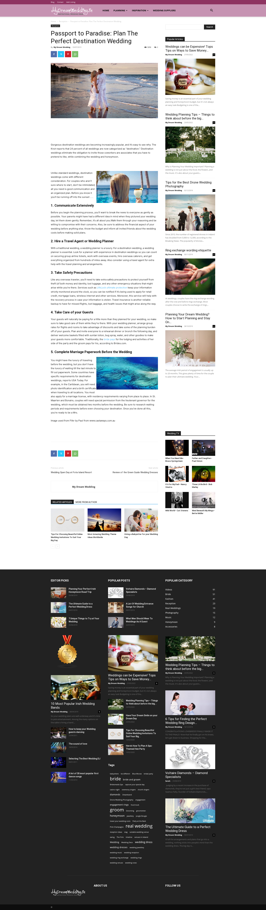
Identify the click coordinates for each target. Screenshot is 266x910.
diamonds (115, 794)
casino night (115, 790)
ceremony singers (129, 790)
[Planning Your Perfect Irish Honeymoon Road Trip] (58, 592)
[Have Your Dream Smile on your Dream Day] (115, 719)
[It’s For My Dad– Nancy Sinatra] (177, 474)
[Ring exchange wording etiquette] (190, 276)
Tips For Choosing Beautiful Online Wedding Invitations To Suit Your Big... (141, 733)
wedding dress (143, 842)
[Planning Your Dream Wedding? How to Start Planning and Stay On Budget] (190, 348)
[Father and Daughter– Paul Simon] (203, 448)
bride (115, 778)
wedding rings (136, 858)
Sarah (167, 781)
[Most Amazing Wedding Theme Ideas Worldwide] (104, 520)
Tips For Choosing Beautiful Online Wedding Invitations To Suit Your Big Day (67, 537)
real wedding (139, 826)
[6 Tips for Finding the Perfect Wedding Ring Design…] (190, 702)
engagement (140, 800)
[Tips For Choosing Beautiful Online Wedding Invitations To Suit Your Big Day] (67, 520)
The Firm (120, 837)
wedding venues (116, 863)
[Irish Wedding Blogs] (67, 667)
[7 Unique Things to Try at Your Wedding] (58, 622)
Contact (60, 2)
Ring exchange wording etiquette (188, 250)
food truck (135, 805)
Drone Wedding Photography (121, 800)
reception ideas (116, 832)
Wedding (114, 842)
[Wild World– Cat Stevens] (177, 500)
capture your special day (135, 784)
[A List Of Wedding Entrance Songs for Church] (115, 607)
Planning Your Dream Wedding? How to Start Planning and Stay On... (187, 318)
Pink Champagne (116, 827)
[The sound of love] (58, 747)
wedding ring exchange (119, 858)
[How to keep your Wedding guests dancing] (58, 732)
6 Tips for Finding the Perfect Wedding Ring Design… (186, 721)
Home (106, 10)
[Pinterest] (68, 54)
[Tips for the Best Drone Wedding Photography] (190, 212)
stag (125, 832)
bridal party (148, 774)
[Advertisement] (104, 126)
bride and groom (131, 779)
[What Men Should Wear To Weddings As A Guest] (115, 622)
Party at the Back (139, 821)
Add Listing (70, 2)
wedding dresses (118, 847)
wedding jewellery (137, 847)
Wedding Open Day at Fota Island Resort (71, 472)
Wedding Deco (127, 842)
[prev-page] (53, 546)
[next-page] (58, 546)
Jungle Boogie (141, 816)
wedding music (116, 853)
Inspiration (139, 10)
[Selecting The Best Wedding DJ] (58, 762)
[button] (211, 10)
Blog (52, 2)
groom (117, 809)
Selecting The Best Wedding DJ (84, 758)
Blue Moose (137, 774)
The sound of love (78, 744)
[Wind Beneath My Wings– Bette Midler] (203, 500)
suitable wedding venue (139, 832)
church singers (143, 790)
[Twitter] (61, 54)
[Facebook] (54, 54)
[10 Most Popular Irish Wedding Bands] (76, 687)
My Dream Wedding (62, 47)
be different (125, 774)
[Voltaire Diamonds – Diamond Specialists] (115, 592)
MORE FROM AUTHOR (86, 502)
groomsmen (141, 811)
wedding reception (131, 853)
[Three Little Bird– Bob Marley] (203, 474)
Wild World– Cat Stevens (176, 510)
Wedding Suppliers (164, 10)
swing (112, 837)
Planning (119, 10)
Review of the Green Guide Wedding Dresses (135, 472)
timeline (129, 837)
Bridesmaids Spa (116, 784)
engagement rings (119, 804)
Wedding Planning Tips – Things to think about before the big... (190, 116)
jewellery (130, 816)
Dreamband (127, 795)
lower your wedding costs (120, 821)
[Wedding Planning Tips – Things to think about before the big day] (190, 145)
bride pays (109, 339)
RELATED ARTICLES (62, 502)
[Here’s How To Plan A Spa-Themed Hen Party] (115, 749)
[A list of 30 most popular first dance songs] (58, 777)
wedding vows (131, 863)
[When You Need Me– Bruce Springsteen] (177, 448)
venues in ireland (141, 837)
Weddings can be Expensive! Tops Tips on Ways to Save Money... (189, 48)
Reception (63, 21)
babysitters (114, 774)
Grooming (130, 811)
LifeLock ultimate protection (111, 287)
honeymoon (117, 815)
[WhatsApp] (75, 54)
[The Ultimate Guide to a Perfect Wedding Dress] (58, 607)
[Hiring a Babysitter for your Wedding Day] (141, 520)
